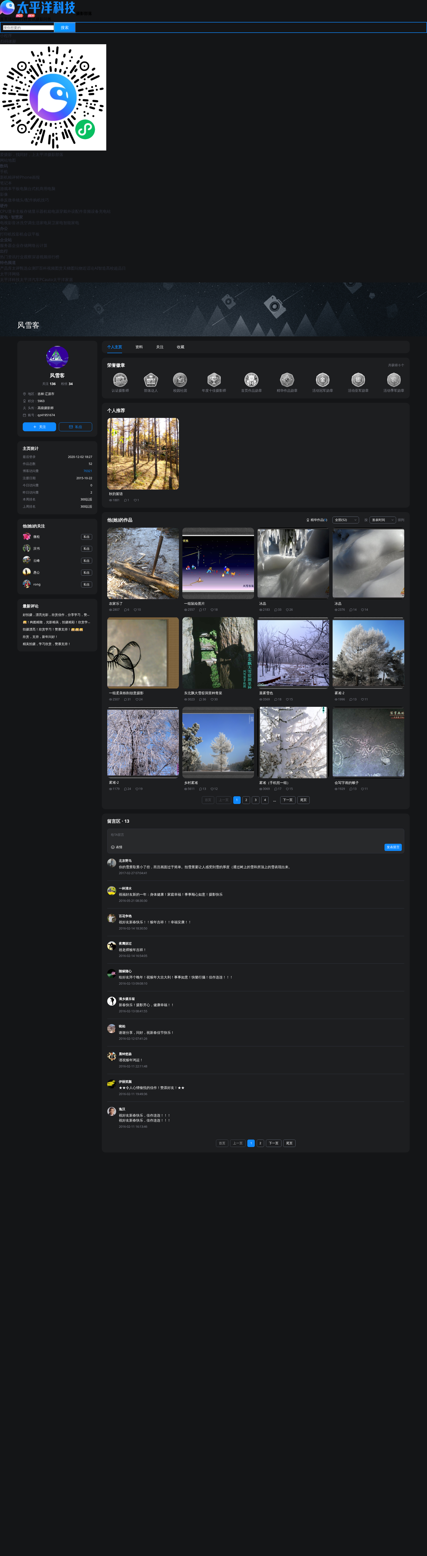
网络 (32, 245)
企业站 (6, 239)
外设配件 (75, 211)
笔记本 (6, 183)
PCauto (46, 279)
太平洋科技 (10, 279)
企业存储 (20, 245)
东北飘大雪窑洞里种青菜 (203, 693)
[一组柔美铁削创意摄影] (143, 653)
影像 (4, 194)
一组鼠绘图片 (194, 603)
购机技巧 (41, 200)
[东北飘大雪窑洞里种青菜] (218, 653)
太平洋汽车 (30, 279)
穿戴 (63, 211)
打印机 (6, 234)
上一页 (224, 800)
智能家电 (71, 222)
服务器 (6, 245)
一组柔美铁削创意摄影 (126, 693)
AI (96, 268)
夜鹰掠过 (125, 943)
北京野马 (125, 861)
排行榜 (22, 19)
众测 (32, 268)
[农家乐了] (143, 563)
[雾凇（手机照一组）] (293, 742)
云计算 (41, 245)
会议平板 (32, 234)
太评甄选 (20, 268)
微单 (12, 200)
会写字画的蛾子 (347, 782)
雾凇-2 (339, 693)
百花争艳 (125, 916)
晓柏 (122, 1026)
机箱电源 (51, 211)
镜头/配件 (24, 200)
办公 (4, 228)
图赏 (59, 268)
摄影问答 (43, 19)
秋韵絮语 (116, 494)
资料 (139, 346)
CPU (4, 211)
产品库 (6, 268)
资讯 (32, 19)
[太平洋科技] (38, 13)
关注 (49, 383)
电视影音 (8, 222)
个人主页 (114, 346)
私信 (78, 427)
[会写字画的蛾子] (368, 742)
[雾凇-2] (368, 653)
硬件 (4, 205)
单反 (4, 200)
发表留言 (393, 847)
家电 (4, 217)
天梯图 (69, 268)
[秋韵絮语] (143, 454)
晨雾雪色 (266, 693)
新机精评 (8, 177)
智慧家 (17, 217)
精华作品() (319, 520)
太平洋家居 (63, 279)
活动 (12, 19)
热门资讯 (8, 256)
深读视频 (39, 256)
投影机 (18, 234)
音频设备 (91, 211)
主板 (20, 211)
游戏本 (6, 188)
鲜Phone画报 (28, 177)
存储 (28, 211)
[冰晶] (293, 563)
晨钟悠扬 (125, 1054)
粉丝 (67, 383)
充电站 (105, 211)
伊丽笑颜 (125, 1082)
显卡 (12, 211)
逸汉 (122, 1109)
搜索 (65, 27)
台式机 (34, 188)
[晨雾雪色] (293, 653)
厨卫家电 (55, 222)
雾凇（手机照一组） (274, 782)
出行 (4, 251)
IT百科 (41, 268)
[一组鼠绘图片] (218, 563)
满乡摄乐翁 (127, 999)
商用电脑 (47, 188)
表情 (119, 847)
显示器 (37, 211)
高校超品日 (116, 268)
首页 (4, 19)
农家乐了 (116, 603)
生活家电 (39, 222)
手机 (4, 171)
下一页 (288, 800)
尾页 (303, 800)
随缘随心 (125, 971)
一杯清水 (125, 888)
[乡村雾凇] (218, 742)
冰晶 (262, 603)
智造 (102, 268)
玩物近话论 (84, 268)
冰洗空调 (24, 222)
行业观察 (24, 256)
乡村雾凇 (191, 782)
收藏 (180, 346)
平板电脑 (20, 188)
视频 (51, 268)
